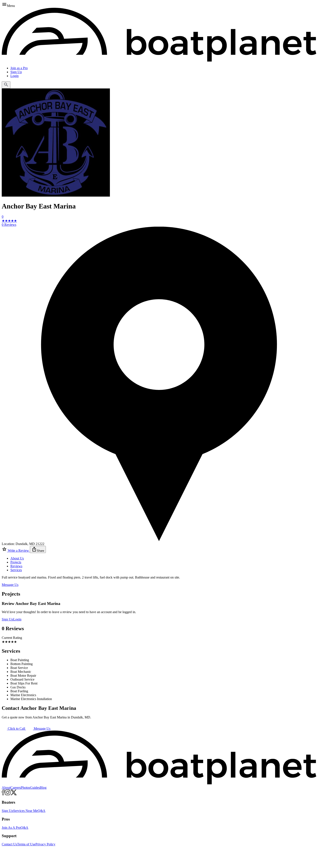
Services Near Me (25, 811)
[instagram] (8, 794)
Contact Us (9, 844)
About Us (17, 558)
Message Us (10, 585)
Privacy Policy (45, 844)
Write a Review (18, 550)
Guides (35, 787)
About (6, 787)
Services (16, 570)
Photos (25, 787)
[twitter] (14, 794)
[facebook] (3, 794)
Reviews (16, 566)
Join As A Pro (11, 827)
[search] (6, 84)
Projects (15, 562)
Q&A (41, 811)
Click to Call (16, 728)
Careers (15, 787)
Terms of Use (26, 844)
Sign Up (16, 72)
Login (14, 76)
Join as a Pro (19, 68)
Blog (43, 787)
